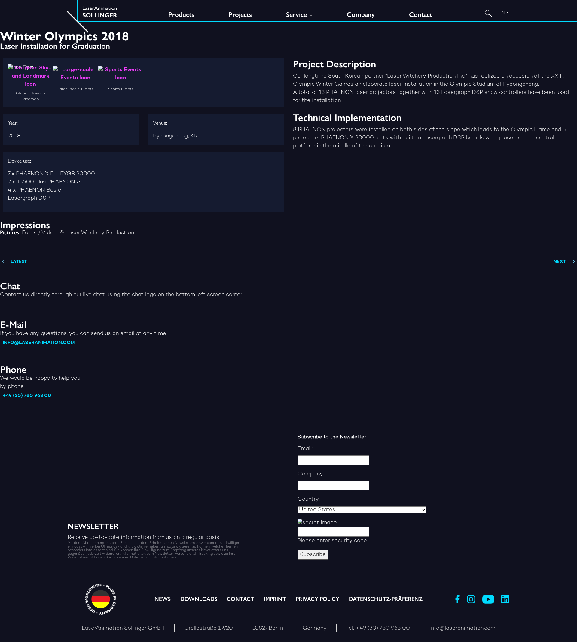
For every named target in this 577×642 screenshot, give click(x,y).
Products (181, 15)
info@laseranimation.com (39, 343)
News (162, 599)
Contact (420, 15)
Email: (305, 449)
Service (297, 15)
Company (361, 15)
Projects (240, 15)
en (502, 13)
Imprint (275, 599)
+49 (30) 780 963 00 (27, 395)
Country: (309, 499)
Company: (311, 474)
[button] (46, 629)
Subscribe (313, 555)
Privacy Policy (317, 599)
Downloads (198, 599)
